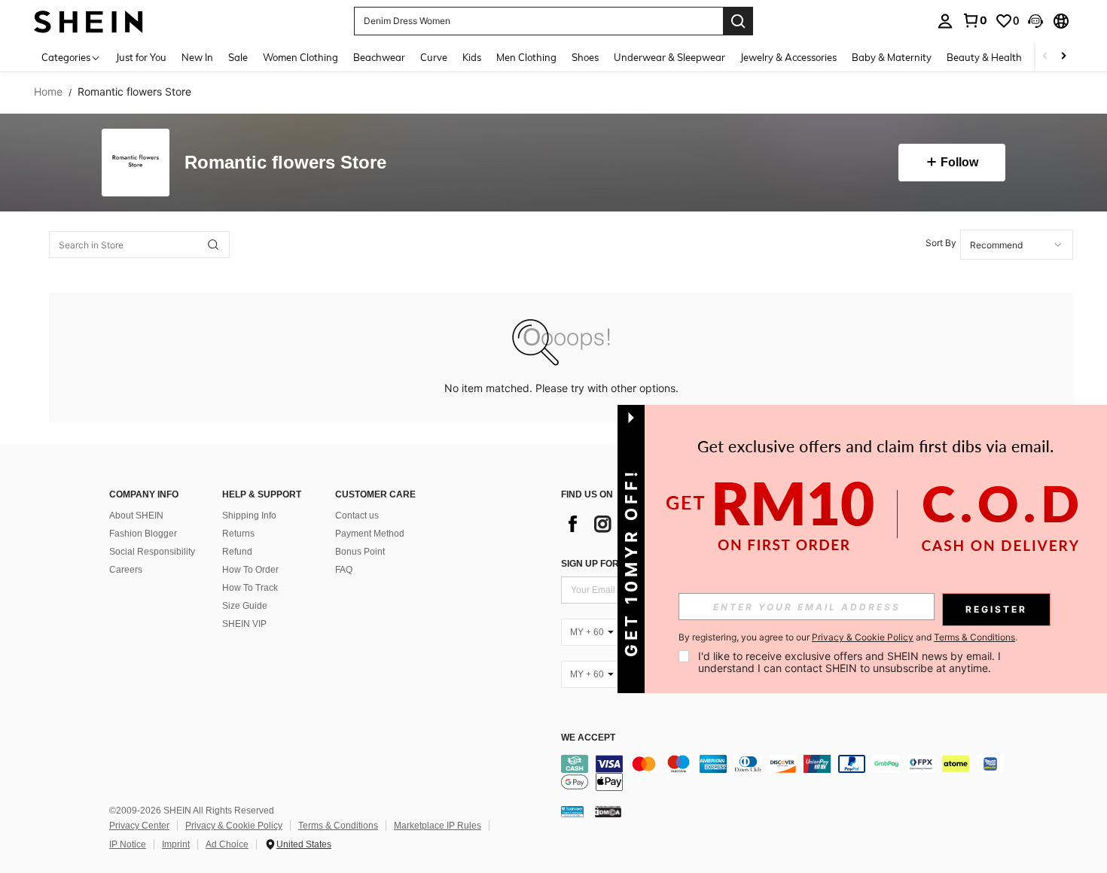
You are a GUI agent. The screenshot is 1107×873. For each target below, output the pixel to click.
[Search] (738, 21)
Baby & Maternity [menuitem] (892, 57)
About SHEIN (136, 515)
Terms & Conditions (338, 825)
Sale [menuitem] (238, 57)
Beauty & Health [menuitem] (984, 57)
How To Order (250, 569)
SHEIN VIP (244, 624)
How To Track (250, 588)
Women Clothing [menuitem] (300, 57)
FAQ (343, 569)
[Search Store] (213, 244)
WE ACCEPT (588, 738)
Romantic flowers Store (285, 163)
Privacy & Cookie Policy (233, 825)
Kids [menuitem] (471, 57)
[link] (974, 20)
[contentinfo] (787, 773)
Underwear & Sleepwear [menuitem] (669, 57)
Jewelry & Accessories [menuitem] (788, 57)
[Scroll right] (1063, 56)
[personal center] (945, 21)
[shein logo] (88, 20)
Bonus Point (360, 551)
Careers (125, 569)
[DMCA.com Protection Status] (608, 811)
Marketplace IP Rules (437, 825)
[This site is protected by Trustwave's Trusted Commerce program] (572, 811)
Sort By (941, 242)
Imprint (176, 844)
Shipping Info (249, 515)
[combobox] (1016, 245)
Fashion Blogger (143, 533)
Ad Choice (227, 844)
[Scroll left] (1045, 56)
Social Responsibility (152, 551)
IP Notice (127, 844)
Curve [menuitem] (433, 57)
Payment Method (369, 533)
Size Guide (244, 606)
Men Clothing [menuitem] (526, 57)
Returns (238, 533)
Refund (237, 551)
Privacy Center (139, 825)
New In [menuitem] (197, 57)
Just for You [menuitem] (141, 57)
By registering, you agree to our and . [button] (848, 637)
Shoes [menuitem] (585, 57)
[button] (1035, 21)
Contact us (357, 515)
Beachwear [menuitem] (379, 57)
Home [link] (48, 92)
